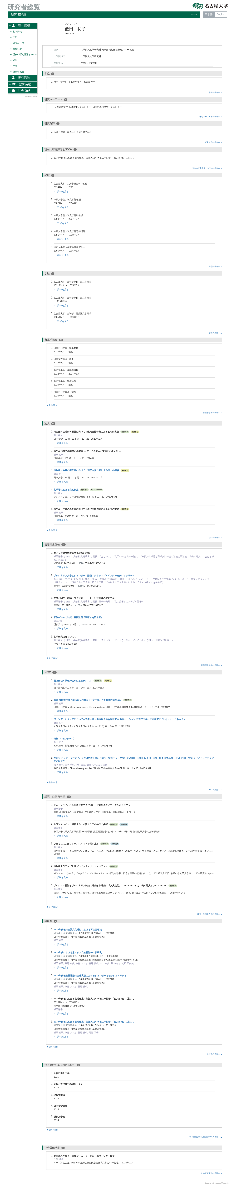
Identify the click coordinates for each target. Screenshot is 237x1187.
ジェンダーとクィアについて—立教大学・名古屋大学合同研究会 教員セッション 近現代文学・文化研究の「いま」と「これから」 (120, 719)
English (221, 14)
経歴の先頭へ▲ (215, 266)
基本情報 (17, 32)
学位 (15, 37)
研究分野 (17, 49)
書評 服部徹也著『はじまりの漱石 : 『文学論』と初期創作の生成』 (88, 700)
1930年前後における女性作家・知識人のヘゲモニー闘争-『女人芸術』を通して (94, 1021)
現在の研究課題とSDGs (25, 54)
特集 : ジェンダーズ (64, 738)
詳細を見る (63, 191)
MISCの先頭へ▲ (215, 790)
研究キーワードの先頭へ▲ (210, 116)
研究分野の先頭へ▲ (213, 142)
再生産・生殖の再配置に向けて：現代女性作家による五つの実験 (86, 470)
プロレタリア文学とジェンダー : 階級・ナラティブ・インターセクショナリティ (94, 575)
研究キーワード (21, 43)
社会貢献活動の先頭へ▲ (211, 1173)
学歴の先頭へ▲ (215, 333)
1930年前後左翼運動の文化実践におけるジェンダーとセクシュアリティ (90, 975)
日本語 (208, 14)
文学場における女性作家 (66, 489)
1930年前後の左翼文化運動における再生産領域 (78, 929)
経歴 (15, 60)
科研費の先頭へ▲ (214, 1054)
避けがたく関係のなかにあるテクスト (73, 680)
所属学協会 (18, 72)
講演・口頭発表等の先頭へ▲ (209, 914)
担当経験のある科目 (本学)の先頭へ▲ (205, 1137)
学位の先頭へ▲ (215, 92)
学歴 (15, 66)
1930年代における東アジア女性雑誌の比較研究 (78, 952)
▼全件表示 (52, 405)
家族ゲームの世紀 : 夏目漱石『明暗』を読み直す (78, 617)
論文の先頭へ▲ (215, 537)
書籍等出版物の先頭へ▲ (211, 665)
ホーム (194, 14)
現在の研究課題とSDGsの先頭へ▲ (207, 168)
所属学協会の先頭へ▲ (212, 412)
